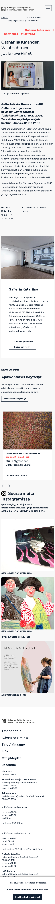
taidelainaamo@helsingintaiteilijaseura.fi (23, 796)
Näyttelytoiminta (16, 20)
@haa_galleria (9, 511)
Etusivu (4, 17)
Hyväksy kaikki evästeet (27, 897)
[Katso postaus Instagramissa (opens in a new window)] (27, 545)
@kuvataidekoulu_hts (32, 511)
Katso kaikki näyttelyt (15, 398)
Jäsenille (9, 765)
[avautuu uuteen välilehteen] (3, 636)
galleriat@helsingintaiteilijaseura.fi (20, 857)
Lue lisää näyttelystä (16, 475)
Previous (3, 485)
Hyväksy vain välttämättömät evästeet (27, 889)
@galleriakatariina (37, 507)
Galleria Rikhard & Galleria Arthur (23, 453)
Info (5, 751)
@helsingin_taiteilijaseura (16, 504)
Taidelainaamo (13, 744)
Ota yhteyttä (11, 758)
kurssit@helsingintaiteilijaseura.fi (19, 782)
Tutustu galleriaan (23, 341)
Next (8, 485)
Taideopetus (11, 731)
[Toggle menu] (48, 8)
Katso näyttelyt (22, 347)
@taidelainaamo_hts (13, 507)
